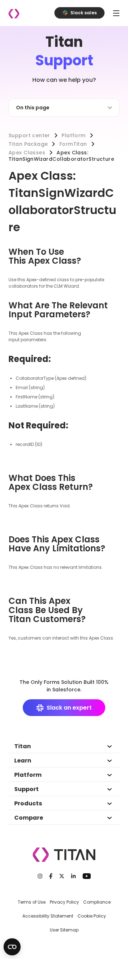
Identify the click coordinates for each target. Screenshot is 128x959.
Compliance (97, 902)
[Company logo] (14, 14)
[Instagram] (40, 876)
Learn (22, 760)
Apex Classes (27, 152)
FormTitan (73, 144)
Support (26, 789)
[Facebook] (51, 876)
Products (28, 803)
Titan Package (28, 144)
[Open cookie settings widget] (12, 946)
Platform (73, 135)
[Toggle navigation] (116, 13)
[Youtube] (86, 876)
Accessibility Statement (47, 916)
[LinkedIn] (73, 876)
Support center (29, 135)
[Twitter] (61, 876)
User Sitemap (64, 930)
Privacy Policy (64, 902)
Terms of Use (32, 902)
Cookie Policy (92, 916)
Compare (28, 818)
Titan (22, 746)
